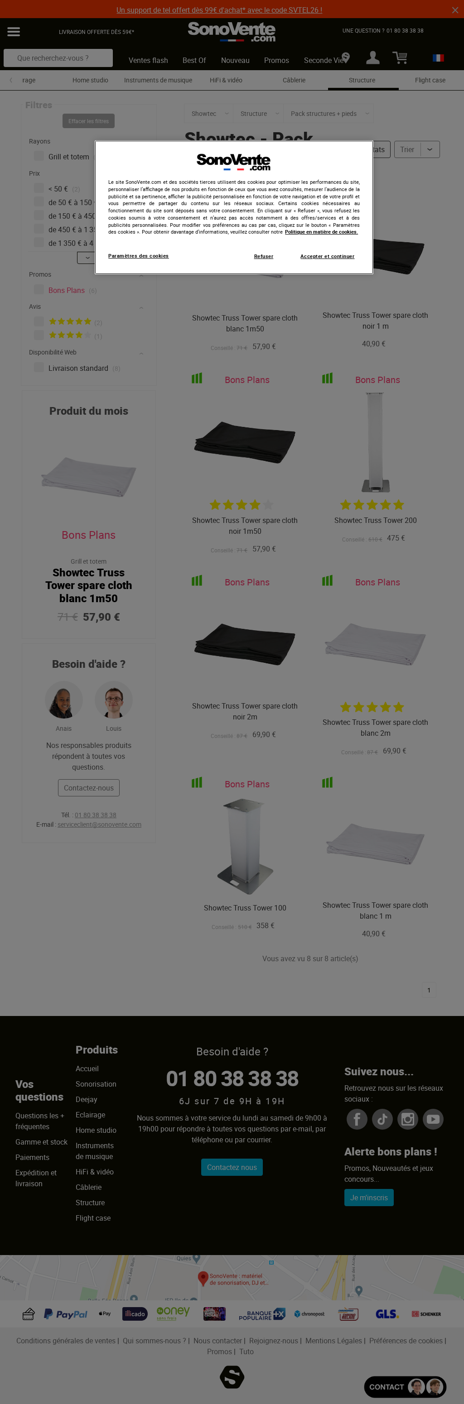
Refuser (264, 256)
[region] (234, 207)
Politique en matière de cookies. (321, 232)
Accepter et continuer (327, 256)
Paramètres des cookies (138, 256)
